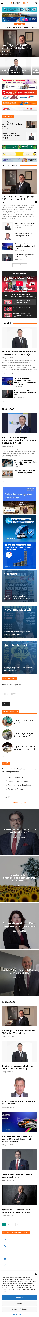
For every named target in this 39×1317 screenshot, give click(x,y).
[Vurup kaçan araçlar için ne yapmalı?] (7, 734)
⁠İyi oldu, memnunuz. (15, 777)
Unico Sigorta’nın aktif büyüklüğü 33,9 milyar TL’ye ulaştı (12, 124)
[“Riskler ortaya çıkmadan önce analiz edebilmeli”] (7, 257)
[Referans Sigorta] (19, 92)
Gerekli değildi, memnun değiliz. (20, 781)
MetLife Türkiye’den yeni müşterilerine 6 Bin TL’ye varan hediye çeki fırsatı (19, 440)
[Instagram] (5, 1265)
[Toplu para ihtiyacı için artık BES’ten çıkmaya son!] (7, 474)
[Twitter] (5, 1246)
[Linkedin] (5, 1239)
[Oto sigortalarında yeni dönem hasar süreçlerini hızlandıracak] (19, 926)
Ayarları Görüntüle (19, 1309)
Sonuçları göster (19, 803)
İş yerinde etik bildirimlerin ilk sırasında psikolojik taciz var (25, 393)
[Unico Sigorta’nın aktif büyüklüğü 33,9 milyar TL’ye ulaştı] (19, 43)
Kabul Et (19, 1297)
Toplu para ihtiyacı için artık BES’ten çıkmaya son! (25, 472)
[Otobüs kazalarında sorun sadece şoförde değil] (7, 236)
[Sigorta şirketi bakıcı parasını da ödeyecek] (7, 747)
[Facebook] (5, 1252)
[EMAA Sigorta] (19, 81)
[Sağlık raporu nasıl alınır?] (7, 721)
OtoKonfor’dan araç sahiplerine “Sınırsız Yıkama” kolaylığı (12, 136)
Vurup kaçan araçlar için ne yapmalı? (24, 734)
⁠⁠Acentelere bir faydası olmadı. (19, 785)
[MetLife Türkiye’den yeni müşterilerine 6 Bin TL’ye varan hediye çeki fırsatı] (19, 423)
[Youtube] (5, 1259)
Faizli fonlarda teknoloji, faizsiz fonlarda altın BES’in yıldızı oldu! (25, 462)
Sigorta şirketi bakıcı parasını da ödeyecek (24, 747)
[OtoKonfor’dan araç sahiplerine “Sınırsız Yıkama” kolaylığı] (15, 66)
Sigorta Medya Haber (9, 202)
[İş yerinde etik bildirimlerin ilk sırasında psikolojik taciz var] (7, 394)
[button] (36, 1273)
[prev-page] (3, 401)
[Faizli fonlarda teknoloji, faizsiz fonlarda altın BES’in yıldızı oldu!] (7, 463)
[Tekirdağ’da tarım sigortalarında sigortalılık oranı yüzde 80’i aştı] (19, 879)
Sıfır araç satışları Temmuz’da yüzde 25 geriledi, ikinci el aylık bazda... (25, 246)
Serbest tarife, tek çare (17, 789)
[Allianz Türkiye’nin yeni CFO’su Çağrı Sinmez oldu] (19, 973)
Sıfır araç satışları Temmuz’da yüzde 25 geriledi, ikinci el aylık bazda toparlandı (25, 381)
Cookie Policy (17, 1314)
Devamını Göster (19, 265)
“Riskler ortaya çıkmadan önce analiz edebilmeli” (17, 1175)
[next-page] (7, 401)
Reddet (19, 1303)
